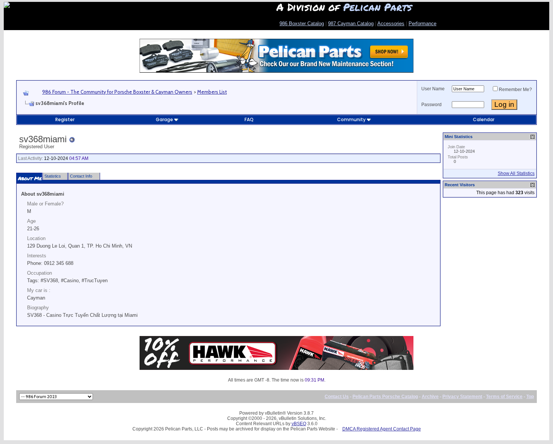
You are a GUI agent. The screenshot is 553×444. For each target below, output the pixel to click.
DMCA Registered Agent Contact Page (381, 429)
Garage (164, 119)
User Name (433, 88)
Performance (422, 23)
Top (530, 396)
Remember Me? (515, 89)
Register (64, 119)
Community (351, 119)
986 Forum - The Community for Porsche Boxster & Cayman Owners (117, 92)
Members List (212, 92)
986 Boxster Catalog (302, 23)
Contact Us (337, 396)
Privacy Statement (462, 396)
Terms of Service (504, 396)
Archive (430, 396)
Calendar (483, 119)
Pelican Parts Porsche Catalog (385, 396)
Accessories (390, 23)
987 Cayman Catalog (351, 23)
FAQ (249, 119)
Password (431, 104)
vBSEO (299, 423)
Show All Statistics (516, 173)
